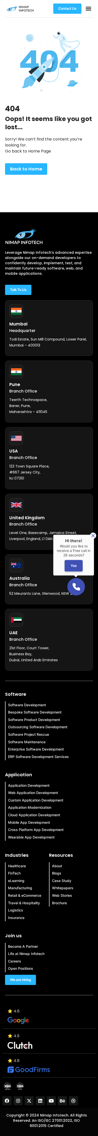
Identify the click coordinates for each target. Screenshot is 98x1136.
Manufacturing (20, 888)
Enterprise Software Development (36, 749)
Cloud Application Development (34, 815)
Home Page (39, 151)
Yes (74, 566)
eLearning (16, 880)
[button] (88, 8)
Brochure (59, 903)
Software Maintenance (26, 742)
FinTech (14, 873)
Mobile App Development (29, 822)
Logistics (15, 910)
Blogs (56, 873)
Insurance (16, 918)
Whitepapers (62, 888)
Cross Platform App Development (36, 830)
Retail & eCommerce (24, 895)
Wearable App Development (31, 837)
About (57, 866)
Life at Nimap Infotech (26, 954)
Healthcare (17, 866)
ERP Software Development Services (38, 756)
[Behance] (62, 1100)
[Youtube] (51, 1100)
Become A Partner (23, 946)
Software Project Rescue (28, 734)
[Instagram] (18, 1100)
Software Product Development (34, 720)
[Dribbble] (73, 1100)
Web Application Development (33, 792)
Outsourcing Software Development (37, 727)
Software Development (27, 705)
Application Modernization (29, 807)
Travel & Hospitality (24, 903)
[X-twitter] (29, 1100)
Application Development (29, 785)
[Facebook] (7, 1100)
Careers (14, 961)
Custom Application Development (35, 800)
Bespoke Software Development (35, 712)
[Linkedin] (40, 1100)
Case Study (61, 880)
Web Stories (62, 895)
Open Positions (20, 968)
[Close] (93, 535)
